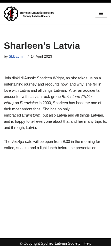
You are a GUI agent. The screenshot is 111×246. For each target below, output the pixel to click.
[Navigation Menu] (101, 13)
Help (87, 243)
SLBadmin (17, 56)
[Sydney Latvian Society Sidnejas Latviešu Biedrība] (30, 13)
